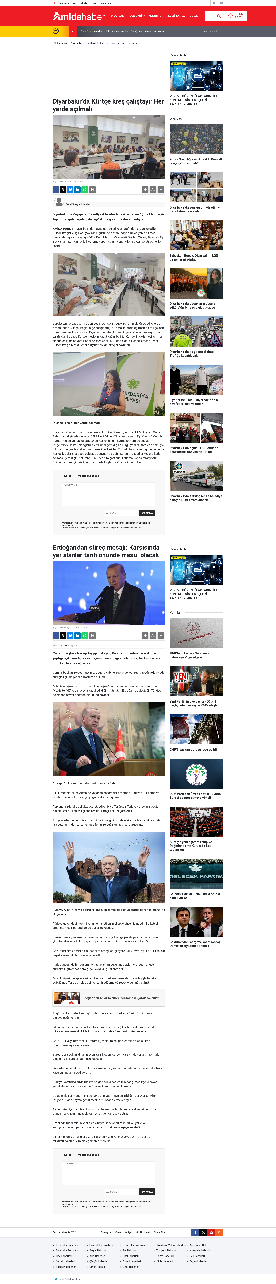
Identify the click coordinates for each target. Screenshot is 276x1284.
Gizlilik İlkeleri (143, 1232)
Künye (118, 1232)
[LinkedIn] (77, 189)
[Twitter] (63, 189)
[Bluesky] (70, 189)
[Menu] (209, 16)
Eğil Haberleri (197, 1255)
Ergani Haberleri (198, 1261)
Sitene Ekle (106, 3)
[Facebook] (56, 189)
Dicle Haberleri (164, 1261)
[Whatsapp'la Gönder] (84, 189)
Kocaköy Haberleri (66, 1266)
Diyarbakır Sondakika (134, 1245)
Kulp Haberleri (97, 1255)
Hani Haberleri (131, 1255)
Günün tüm (212, 31)
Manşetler (64, 3)
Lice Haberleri (64, 1255)
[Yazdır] (92, 189)
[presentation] (64, 31)
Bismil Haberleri (132, 1261)
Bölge (194, 15)
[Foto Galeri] (221, 3)
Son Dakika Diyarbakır (101, 1245)
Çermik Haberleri (65, 1261)
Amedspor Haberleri (201, 1245)
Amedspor (156, 15)
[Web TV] (214, 3)
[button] (145, 189)
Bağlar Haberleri (98, 1250)
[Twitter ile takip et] (203, 1232)
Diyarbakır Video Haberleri (171, 1245)
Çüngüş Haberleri (98, 1261)
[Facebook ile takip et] (195, 1232)
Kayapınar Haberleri (200, 1250)
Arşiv (94, 3)
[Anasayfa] (54, 3)
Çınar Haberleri (131, 1266)
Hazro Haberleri (165, 1255)
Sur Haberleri (130, 1250)
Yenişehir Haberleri (166, 1250)
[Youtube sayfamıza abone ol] (211, 1232)
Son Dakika (137, 15)
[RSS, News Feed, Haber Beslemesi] (219, 1232)
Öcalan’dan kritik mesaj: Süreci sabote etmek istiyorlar (123, 31)
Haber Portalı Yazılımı (69, 1279)
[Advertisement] (109, 73)
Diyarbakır (118, 15)
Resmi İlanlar (176, 15)
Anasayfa (62, 43)
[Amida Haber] (79, 15)
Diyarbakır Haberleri (67, 1245)
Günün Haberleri (80, 3)
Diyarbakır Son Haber (67, 1250)
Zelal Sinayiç (73, 204)
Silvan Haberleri (98, 1266)
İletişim (128, 1232)
